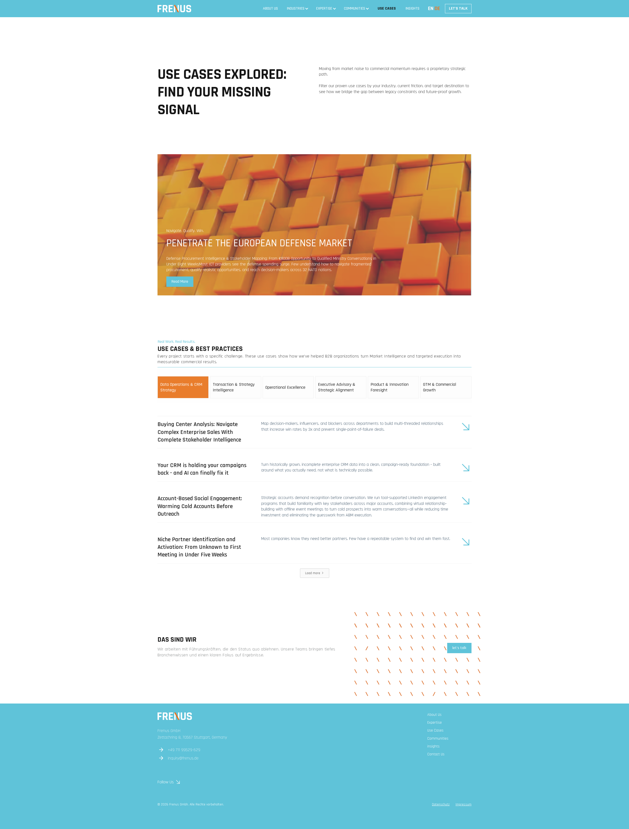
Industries (295, 8)
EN (430, 8)
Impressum (464, 804)
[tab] (183, 387)
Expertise (324, 8)
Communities (354, 8)
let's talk (459, 647)
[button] (297, 9)
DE (437, 8)
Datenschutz (441, 804)
